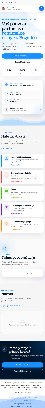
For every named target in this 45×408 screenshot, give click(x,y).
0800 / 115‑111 (29, 401)
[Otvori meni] (41, 8)
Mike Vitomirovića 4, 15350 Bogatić (24, 398)
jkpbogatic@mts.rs (24, 404)
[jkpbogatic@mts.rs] (16, 2)
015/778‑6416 (18, 401)
